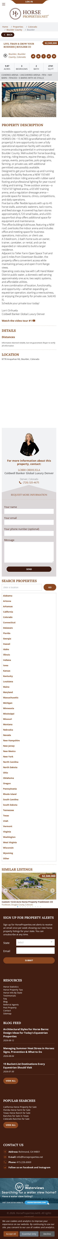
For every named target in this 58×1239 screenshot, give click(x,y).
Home (5, 26)
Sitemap (7, 1013)
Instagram (44, 1167)
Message (9, 540)
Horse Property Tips (13, 989)
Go (49, 587)
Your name (10, 507)
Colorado (33, 26)
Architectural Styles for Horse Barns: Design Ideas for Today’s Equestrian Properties (26, 1032)
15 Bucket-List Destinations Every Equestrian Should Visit (24, 1065)
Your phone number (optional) (21, 529)
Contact (7, 1010)
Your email (10, 518)
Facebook (28, 1167)
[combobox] (35, 942)
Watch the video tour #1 (17, 320)
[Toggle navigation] (3, 4)
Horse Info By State (12, 992)
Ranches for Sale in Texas (16, 1115)
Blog (5, 1001)
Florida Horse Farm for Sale (16, 1110)
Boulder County (15, 29)
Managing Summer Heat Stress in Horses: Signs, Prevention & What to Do (28, 1050)
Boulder (13, 54)
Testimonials (9, 995)
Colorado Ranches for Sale (16, 1118)
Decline (47, 1233)
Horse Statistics (11, 986)
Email (6, 951)
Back (9, 34)
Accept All (11, 1233)
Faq (5, 998)
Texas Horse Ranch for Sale (16, 1112)
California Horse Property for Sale (20, 1107)
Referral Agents (11, 1004)
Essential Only (29, 1233)
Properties (18, 26)
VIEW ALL (11, 1080)
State (6, 943)
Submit (29, 960)
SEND (29, 569)
